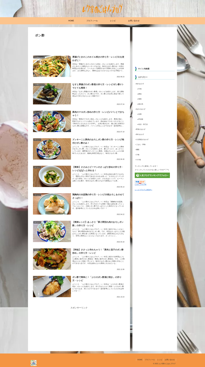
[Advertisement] (79, 44)
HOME (139, 360)
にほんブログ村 (140, 184)
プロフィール (150, 360)
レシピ (159, 360)
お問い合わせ (170, 360)
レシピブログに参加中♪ (143, 190)
